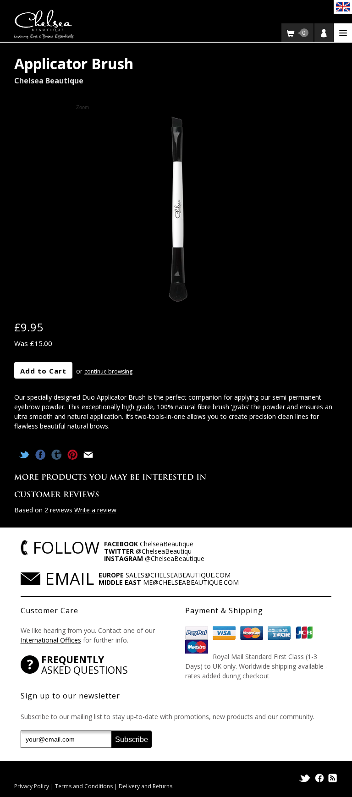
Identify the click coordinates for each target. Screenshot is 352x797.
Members (323, 32)
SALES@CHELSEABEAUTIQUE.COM (178, 575)
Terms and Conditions (84, 786)
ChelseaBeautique (166, 543)
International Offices (51, 640)
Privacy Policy (31, 786)
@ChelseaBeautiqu (164, 551)
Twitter (305, 778)
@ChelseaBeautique (174, 558)
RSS (332, 778)
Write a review (95, 510)
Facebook (319, 778)
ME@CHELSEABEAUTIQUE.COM (191, 582)
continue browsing (108, 371)
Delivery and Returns (145, 786)
